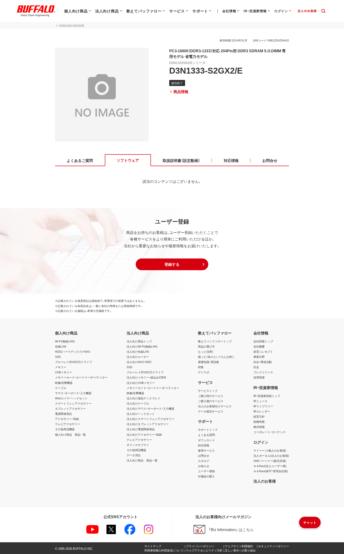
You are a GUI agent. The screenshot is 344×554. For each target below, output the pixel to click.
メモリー (60, 367)
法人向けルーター (138, 357)
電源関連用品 (63, 414)
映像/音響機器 (64, 383)
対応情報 (203, 445)
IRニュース (260, 401)
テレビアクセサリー (67, 424)
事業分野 (259, 357)
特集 (201, 367)
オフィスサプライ (138, 445)
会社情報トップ (263, 341)
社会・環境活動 (262, 362)
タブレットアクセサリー (70, 408)
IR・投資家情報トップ (266, 396)
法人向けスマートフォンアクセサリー (150, 419)
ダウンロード (206, 440)
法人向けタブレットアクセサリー (148, 424)
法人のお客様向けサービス (215, 406)
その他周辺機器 (65, 429)
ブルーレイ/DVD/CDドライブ (73, 362)
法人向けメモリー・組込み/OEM (146, 377)
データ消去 (134, 455)
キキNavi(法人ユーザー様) (269, 466)
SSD (58, 357)
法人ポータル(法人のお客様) (271, 455)
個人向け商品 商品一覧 (70, 434)
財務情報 (259, 421)
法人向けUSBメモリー (141, 383)
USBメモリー (63, 372)
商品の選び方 (206, 346)
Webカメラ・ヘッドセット (71, 398)
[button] (172, 264)
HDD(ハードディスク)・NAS (72, 351)
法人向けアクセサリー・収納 (144, 434)
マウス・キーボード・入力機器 (73, 393)
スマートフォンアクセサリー (73, 403)
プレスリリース (263, 372)
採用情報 (259, 377)
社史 (256, 367)
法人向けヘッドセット (141, 414)
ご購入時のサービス (210, 396)
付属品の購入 (206, 476)
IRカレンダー (261, 411)
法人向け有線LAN (138, 351)
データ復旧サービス (210, 411)
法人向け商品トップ (139, 341)
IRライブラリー (263, 406)
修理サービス (206, 450)
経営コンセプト (263, 351)
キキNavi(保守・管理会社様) (270, 471)
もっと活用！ (205, 351)
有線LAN (60, 346)
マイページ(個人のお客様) (269, 450)
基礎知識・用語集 (208, 362)
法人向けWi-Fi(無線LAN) (142, 346)
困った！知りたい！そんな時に (216, 357)
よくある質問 (206, 435)
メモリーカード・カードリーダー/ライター (81, 377)
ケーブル (60, 388)
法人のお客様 (264, 481)
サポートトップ (208, 429)
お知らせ (203, 466)
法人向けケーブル (138, 403)
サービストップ (208, 391)
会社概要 (259, 346)
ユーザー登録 (206, 471)
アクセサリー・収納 (67, 419)
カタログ (203, 461)
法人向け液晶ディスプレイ (143, 398)
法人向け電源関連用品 (141, 429)
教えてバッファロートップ (215, 341)
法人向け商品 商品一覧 (142, 460)
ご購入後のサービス (210, 401)
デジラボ (203, 372)
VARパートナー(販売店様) (269, 461)
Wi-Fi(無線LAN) (65, 341)
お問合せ (203, 455)
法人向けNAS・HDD (139, 362)
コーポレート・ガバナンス (269, 432)
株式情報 (259, 427)
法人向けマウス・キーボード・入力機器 (150, 408)
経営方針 (259, 416)
